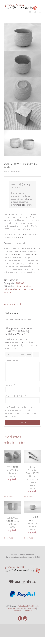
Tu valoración (12, 360)
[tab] (22, 304)
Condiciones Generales (22, 610)
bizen (19, 286)
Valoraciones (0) (13, 303)
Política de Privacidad (26, 608)
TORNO (20, 283)
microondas (10, 289)
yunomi (8, 292)
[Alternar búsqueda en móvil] (35, 12)
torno (25, 289)
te (19, 289)
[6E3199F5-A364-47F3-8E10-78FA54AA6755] (22, 89)
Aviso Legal (23, 606)
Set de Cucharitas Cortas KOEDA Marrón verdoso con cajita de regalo (32, 476)
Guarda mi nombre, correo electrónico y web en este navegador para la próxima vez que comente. (21, 411)
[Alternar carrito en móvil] (30, 12)
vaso (31, 289)
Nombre (10, 385)
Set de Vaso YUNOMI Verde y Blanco (12, 521)
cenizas (27, 286)
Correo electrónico (15, 396)
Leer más (8, 496)
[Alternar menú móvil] (40, 12)
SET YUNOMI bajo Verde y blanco (12, 470)
